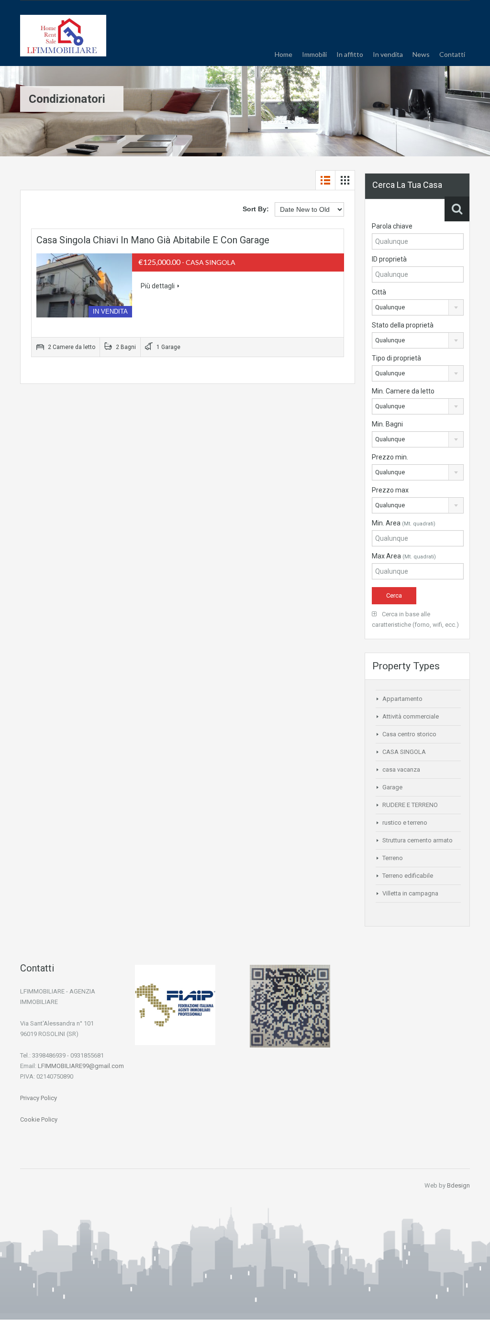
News (421, 54)
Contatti (452, 54)
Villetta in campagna (410, 893)
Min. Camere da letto (403, 391)
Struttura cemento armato (417, 840)
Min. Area (403, 523)
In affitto (349, 54)
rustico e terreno (404, 822)
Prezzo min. (390, 457)
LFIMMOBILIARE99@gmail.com (81, 1065)
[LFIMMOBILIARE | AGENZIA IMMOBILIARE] (63, 40)
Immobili (314, 54)
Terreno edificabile (407, 875)
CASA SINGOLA (404, 751)
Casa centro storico (409, 734)
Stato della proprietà (403, 325)
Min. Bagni (387, 424)
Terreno (392, 858)
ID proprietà (389, 259)
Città (379, 292)
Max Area (404, 556)
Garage (392, 787)
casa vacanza (401, 769)
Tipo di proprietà (396, 358)
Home (283, 54)
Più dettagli (158, 286)
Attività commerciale (410, 716)
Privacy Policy (38, 1098)
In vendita (388, 54)
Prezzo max (390, 490)
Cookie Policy (38, 1119)
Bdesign (458, 1185)
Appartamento (402, 698)
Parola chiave (392, 226)
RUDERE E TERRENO (410, 804)
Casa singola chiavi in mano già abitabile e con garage (152, 240)
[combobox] (418, 307)
